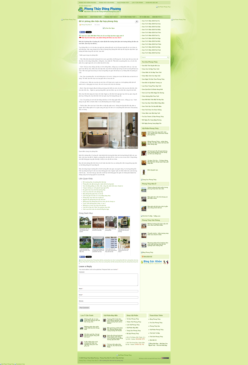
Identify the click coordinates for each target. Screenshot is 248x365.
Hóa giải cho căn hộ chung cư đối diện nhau (158, 197)
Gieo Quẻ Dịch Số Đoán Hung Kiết (152, 89)
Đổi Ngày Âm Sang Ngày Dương (151, 120)
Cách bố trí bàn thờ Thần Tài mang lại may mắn (96, 207)
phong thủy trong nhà (120, 262)
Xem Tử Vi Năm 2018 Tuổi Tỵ (151, 35)
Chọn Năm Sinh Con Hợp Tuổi (151, 76)
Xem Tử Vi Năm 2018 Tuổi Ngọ (151, 38)
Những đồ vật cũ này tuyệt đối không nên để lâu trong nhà (92, 320)
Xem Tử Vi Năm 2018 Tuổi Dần (151, 26)
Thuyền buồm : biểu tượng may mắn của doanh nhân (158, 233)
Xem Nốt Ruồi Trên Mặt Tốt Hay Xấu (153, 99)
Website (81, 301)
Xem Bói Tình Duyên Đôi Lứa (151, 65)
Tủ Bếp (157, 333)
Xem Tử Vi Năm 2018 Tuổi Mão (151, 29)
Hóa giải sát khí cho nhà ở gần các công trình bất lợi (158, 207)
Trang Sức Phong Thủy (134, 330)
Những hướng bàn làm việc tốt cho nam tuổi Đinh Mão (158, 224)
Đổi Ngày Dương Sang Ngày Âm (151, 123)
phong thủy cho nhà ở (110, 260)
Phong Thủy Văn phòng (106, 2)
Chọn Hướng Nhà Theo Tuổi (150, 96)
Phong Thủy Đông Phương (87, 2)
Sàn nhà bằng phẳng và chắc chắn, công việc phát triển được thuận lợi (103, 186)
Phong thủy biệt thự (98, 260)
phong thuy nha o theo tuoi (97, 262)
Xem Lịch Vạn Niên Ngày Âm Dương (153, 93)
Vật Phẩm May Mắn (132, 327)
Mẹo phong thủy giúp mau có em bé (93, 193)
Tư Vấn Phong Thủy (85, 6)
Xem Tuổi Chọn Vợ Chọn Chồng (151, 110)
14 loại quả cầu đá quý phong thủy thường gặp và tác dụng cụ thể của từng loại (157, 152)
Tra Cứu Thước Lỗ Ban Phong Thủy (153, 116)
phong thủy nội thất (109, 262)
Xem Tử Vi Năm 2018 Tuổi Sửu (151, 24)
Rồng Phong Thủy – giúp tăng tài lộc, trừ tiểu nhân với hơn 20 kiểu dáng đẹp (158, 143)
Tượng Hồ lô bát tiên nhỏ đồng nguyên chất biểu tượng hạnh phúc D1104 (114, 321)
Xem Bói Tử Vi (157, 17)
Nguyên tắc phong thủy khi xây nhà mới (94, 199)
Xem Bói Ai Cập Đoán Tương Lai (152, 82)
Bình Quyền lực (153, 170)
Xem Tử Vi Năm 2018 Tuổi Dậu (151, 47)
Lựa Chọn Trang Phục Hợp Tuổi (151, 86)
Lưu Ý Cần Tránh (137, 2)
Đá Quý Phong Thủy (133, 333)
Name (81, 288)
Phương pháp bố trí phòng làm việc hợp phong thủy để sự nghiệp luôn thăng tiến (158, 244)
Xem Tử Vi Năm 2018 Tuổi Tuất (151, 50)
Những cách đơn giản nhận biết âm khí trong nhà (91, 328)
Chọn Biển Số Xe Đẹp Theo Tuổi (151, 72)
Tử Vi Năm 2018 (144, 17)
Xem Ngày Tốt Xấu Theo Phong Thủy (153, 79)
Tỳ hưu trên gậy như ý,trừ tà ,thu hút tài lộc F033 (114, 345)
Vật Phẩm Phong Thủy (128, 17)
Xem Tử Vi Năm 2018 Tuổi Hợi (151, 53)
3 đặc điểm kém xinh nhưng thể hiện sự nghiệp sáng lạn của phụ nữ (91, 344)
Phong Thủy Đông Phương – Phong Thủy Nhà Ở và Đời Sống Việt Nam (103, 358)
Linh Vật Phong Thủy (133, 325)
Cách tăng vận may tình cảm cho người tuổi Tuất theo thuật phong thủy (158, 133)
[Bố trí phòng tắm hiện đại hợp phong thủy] (109, 130)
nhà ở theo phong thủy (87, 260)
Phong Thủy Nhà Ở (111, 17)
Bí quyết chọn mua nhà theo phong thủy (94, 190)
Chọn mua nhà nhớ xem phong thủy (93, 191)
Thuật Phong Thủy (123, 2)
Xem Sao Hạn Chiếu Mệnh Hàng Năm (153, 103)
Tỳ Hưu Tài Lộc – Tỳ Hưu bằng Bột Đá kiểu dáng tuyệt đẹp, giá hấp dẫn (158, 162)
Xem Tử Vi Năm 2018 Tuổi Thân (151, 44)
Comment (81, 272)
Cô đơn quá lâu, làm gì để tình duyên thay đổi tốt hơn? (91, 335)
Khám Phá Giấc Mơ (152, 2)
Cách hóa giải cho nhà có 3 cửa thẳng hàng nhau (96, 195)
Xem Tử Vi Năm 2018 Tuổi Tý (151, 21)
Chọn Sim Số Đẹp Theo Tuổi (150, 69)
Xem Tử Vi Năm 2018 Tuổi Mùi (151, 41)
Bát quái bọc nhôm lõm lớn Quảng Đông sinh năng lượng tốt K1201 (115, 329)
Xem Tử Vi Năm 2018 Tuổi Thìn (151, 32)
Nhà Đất (152, 340)
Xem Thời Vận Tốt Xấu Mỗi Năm (151, 106)
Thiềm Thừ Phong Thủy (134, 322)
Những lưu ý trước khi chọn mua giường (94, 205)
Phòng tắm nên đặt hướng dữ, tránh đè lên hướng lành (98, 184)
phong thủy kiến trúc (121, 260)
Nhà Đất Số (148, 256)
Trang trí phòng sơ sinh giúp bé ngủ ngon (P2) (96, 188)
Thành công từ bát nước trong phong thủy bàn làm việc (158, 188)
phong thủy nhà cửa (132, 260)
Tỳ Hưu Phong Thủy (133, 319)
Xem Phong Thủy (96, 17)
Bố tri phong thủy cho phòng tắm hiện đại (94, 182)
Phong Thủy (83, 17)
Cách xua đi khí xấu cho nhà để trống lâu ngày (96, 209)
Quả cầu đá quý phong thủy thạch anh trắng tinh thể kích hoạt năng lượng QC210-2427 (115, 337)
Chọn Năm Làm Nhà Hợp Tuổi (151, 113)
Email (81, 295)
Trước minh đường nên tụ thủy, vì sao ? (94, 203)
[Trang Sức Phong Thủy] (148, 179)
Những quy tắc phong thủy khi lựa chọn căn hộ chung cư (99, 201)
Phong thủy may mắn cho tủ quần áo (93, 197)
